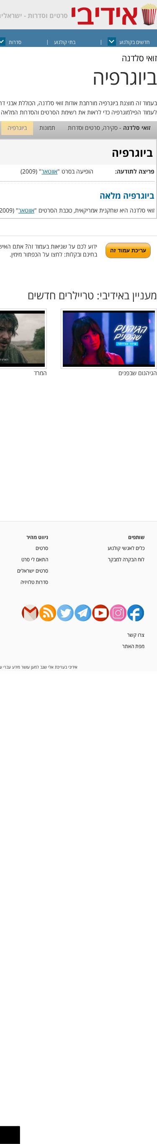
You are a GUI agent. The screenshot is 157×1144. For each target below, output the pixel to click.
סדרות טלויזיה (34, 581)
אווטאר (49, 171)
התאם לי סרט (34, 559)
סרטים (42, 548)
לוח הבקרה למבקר (126, 559)
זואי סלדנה (139, 58)
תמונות (47, 128)
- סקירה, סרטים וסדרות (109, 128)
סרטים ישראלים (32, 570)
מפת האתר (133, 646)
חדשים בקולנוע (134, 42)
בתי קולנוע (64, 42)
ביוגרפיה (17, 128)
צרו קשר (135, 634)
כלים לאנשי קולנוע (126, 548)
